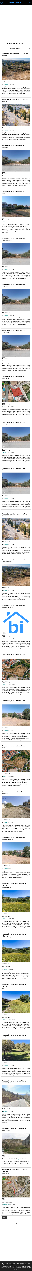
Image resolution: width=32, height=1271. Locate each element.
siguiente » (18, 1223)
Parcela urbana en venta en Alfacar (14, 145)
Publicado (5, 84)
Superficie (19, 1159)
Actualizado (6, 222)
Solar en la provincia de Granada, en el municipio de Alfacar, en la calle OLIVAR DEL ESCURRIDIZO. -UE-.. (16, 1162)
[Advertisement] (16, 23)
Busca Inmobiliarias (12, 3)
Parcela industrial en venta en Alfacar (15, 54)
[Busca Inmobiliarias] (1, 3)
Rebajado (4, 916)
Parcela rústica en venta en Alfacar (14, 1035)
